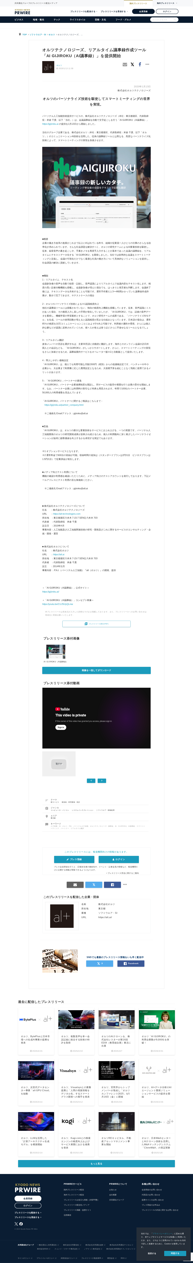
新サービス (55, 802)
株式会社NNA (42, 1249)
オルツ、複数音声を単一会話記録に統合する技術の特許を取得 (75, 1039)
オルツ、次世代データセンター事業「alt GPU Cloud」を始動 (36, 1090)
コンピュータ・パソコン (60, 810)
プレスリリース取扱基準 (91, 1258)
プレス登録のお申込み (151, 1205)
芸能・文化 (100, 19)
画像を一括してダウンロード (96, 670)
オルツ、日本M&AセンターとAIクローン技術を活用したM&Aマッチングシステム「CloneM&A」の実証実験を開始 (156, 1144)
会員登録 (143, 11)
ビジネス (19, 19)
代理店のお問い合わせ (151, 1195)
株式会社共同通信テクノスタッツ (119, 1249)
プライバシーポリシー (162, 1234)
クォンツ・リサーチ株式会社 (66, 1249)
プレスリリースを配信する (83, 11)
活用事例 (67, 1215)
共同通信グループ (116, 1200)
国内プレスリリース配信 (74, 1190)
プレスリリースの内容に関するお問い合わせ (160, 1210)
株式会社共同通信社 (71, 1245)
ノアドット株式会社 (92, 1249)
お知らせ (113, 1190)
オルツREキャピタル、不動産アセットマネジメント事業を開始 (116, 1141)
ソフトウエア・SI (38, 34)
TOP (24, 34)
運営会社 (110, 1258)
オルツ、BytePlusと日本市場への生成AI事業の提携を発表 (35, 1039)
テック (57, 19)
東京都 (53, 818)
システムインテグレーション (83, 810)
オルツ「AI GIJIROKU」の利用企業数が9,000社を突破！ (156, 1039)
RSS (123, 1258)
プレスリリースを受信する (113, 11)
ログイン (167, 11)
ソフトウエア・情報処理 (105, 810)
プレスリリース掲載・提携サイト (77, 1210)
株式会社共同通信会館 (94, 1245)
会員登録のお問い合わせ (152, 1190)
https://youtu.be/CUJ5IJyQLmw (57, 604)
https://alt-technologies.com (66, 514)
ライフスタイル (77, 19)
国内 (138, 3)
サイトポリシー (24, 1258)
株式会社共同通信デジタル (120, 1245)
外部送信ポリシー (68, 1258)
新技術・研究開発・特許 (71, 802)
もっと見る (96, 1163)
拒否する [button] (152, 1253)
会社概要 (113, 1195)
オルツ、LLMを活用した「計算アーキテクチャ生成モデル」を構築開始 (35, 1141)
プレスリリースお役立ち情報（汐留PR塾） (81, 1200)
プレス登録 (75, 859)
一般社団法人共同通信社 (47, 1245)
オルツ (52, 34)
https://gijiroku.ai (50, 124)
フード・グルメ (123, 19)
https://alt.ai (58, 554)
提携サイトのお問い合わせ (153, 1200)
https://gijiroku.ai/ (50, 592)
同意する (175, 1253)
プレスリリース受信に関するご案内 (123, 873)
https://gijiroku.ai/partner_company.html (64, 405)
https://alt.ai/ (105, 917)
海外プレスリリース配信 (74, 1195)
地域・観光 (38, 19)
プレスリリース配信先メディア (76, 1205)
